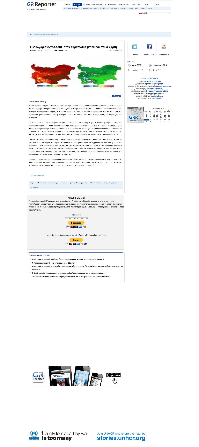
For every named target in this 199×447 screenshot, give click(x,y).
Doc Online (136, 4)
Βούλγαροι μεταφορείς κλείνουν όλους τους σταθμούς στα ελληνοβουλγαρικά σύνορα (67, 259)
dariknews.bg (39, 176)
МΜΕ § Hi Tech (124, 4)
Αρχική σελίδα (38, 34)
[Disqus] (76, 327)
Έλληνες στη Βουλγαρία (108, 8)
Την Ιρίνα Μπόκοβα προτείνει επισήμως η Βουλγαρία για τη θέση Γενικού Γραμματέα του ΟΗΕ (70, 277)
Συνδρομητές (164, 54)
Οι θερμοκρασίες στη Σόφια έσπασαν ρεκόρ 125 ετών (54, 263)
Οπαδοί (135, 54)
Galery (116, 96)
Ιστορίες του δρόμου (90, 8)
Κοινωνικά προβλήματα (72, 8)
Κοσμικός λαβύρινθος (108, 4)
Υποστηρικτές (149, 54)
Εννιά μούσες (96, 4)
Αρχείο (156, 4)
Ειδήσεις (67, 4)
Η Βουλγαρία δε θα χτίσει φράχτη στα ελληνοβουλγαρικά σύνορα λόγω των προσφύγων (68, 273)
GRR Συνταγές (146, 8)
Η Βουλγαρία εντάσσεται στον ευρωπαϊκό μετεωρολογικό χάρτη (73, 47)
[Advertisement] (80, 23)
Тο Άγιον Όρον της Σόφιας (129, 8)
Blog (146, 4)
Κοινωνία (77, 4)
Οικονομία (86, 4)
